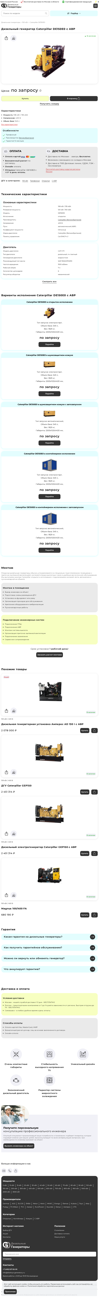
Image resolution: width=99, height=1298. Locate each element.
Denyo (58, 1207)
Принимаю (10, 1291)
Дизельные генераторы (10, 22)
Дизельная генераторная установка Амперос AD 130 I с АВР (42, 724)
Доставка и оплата (61, 1234)
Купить (25, 98)
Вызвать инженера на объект (19, 1146)
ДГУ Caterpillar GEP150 (16, 785)
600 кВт (49, 1188)
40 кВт (42, 1185)
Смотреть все (49, 281)
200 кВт (14, 1188)
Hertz (42, 1204)
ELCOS (20, 1204)
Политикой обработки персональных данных (46, 1286)
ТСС (22, 1207)
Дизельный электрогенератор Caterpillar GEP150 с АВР (39, 847)
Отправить (7, 1259)
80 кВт (73, 1185)
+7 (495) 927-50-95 (10, 1269)
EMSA (28, 1204)
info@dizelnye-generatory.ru (14, 1273)
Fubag (5, 1207)
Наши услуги (59, 1237)
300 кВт (23, 1188)
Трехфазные (35, 181)
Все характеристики (9, 124)
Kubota (74, 1204)
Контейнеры (18, 1219)
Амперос (67, 1207)
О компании (59, 1230)
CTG (74, 1207)
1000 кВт (84, 1188)
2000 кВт (6, 1192)
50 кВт (50, 1185)
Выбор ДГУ (7, 1230)
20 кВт (26, 1185)
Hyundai (50, 1207)
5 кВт (5, 1185)
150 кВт (6, 1188)
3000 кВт (16, 1192)
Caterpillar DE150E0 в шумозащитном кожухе (49, 355)
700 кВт (58, 1188)
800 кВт (67, 1188)
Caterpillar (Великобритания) (69, 220)
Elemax (65, 1204)
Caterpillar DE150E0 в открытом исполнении (50, 302)
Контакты (6, 1237)
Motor (35, 1204)
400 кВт (32, 1188)
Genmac (6, 1204)
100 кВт (25, 22)
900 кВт (76, 1188)
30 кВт (34, 1185)
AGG (13, 1204)
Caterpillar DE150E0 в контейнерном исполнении (49, 454)
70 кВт (65, 1185)
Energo (57, 1204)
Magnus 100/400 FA (14, 908)
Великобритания (26, 138)
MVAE (49, 1204)
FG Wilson (14, 1207)
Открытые (46, 181)
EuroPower (39, 1207)
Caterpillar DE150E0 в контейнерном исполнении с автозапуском (50, 507)
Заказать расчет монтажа (49, 655)
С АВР (54, 181)
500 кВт (41, 1188)
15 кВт (19, 1185)
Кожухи (29, 1219)
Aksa (87, 1204)
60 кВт (57, 1185)
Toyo (81, 1204)
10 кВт (12, 1185)
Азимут (29, 1207)
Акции (5, 1234)
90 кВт (81, 1185)
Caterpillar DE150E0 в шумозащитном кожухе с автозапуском (49, 404)
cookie (21, 1286)
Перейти (49, 344)
